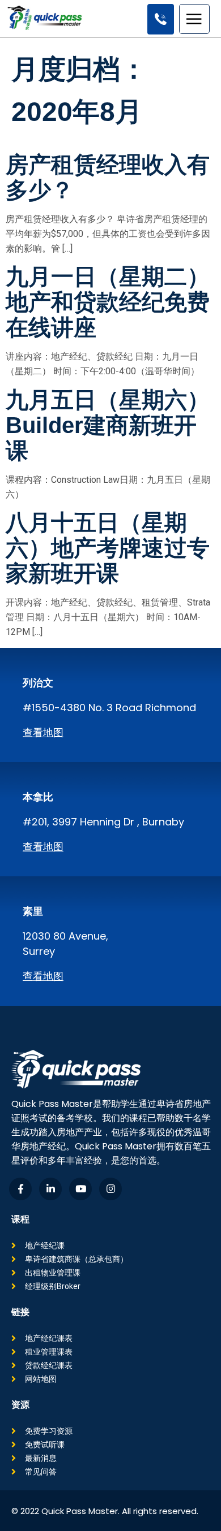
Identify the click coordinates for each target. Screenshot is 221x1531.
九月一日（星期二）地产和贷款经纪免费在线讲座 (108, 302)
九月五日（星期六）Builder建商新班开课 (108, 425)
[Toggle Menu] (195, 19)
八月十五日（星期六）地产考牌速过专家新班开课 (108, 548)
